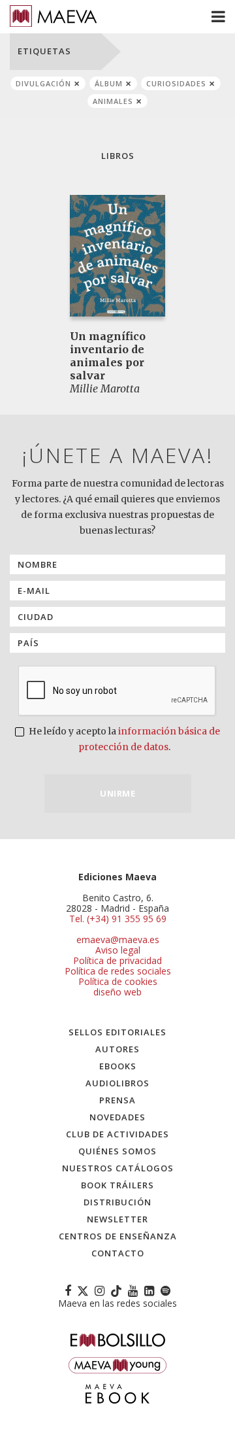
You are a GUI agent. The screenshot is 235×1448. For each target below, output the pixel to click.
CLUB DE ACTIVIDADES (117, 1134)
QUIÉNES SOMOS (117, 1151)
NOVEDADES (117, 1117)
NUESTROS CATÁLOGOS (118, 1168)
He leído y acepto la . (123, 739)
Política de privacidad (117, 960)
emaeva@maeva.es (117, 939)
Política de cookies (117, 981)
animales (113, 101)
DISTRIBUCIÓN (117, 1202)
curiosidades (176, 83)
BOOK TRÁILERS (117, 1185)
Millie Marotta (105, 388)
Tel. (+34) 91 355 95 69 (117, 919)
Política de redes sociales (118, 971)
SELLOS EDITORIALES (117, 1032)
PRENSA (117, 1100)
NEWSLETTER (117, 1219)
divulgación (43, 83)
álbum (109, 83)
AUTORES (117, 1049)
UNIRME (117, 793)
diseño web (117, 992)
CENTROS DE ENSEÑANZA (118, 1236)
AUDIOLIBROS (117, 1083)
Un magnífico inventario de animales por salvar (108, 356)
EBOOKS (117, 1066)
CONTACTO (117, 1253)
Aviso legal (117, 950)
